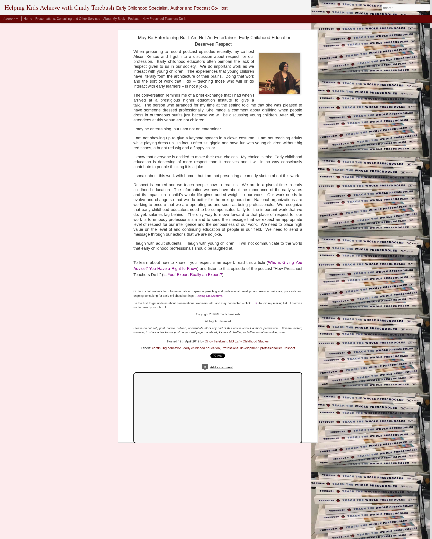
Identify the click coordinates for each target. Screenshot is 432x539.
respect (289, 348)
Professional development (240, 348)
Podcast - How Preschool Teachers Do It (157, 18)
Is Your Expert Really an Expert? (192, 274)
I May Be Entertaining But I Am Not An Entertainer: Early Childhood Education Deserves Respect (213, 40)
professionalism (271, 348)
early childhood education (201, 348)
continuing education (167, 348)
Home (28, 18)
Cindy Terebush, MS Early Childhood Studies (237, 341)
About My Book (114, 18)
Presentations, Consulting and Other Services (67, 18)
